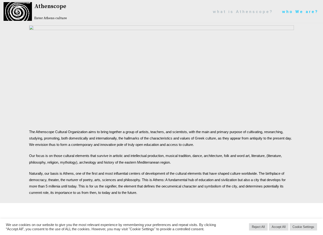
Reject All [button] (258, 227)
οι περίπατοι (237, 213)
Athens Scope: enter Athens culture (76, 208)
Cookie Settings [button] (303, 227)
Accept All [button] (279, 227)
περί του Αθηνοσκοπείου (290, 213)
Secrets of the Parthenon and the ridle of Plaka (226, 208)
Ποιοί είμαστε (161, 217)
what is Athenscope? (243, 11)
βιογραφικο (200, 213)
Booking (155, 208)
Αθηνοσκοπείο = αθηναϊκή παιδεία (138, 213)
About (20, 208)
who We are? (300, 11)
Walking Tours (20, 213)
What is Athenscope (68, 213)
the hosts (299, 208)
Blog (131, 208)
